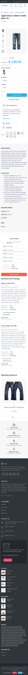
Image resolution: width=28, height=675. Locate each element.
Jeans (11, 12)
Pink (6, 635)
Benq (15, 640)
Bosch (16, 637)
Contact (3, 655)
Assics (16, 645)
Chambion (22, 632)
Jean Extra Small (10, 577)
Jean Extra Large (19, 12)
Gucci (14, 629)
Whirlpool (8, 645)
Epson (3, 642)
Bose (19, 642)
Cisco (24, 640)
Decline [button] (14, 672)
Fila (17, 627)
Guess (9, 635)
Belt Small (9, 571)
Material (3, 77)
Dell (22, 642)
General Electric (9, 640)
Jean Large (9, 605)
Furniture (3, 510)
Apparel (6, 12)
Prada (20, 627)
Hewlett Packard (5, 637)
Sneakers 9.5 (9, 583)
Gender (3, 84)
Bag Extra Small (10, 611)
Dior (3, 635)
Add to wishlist (15, 100)
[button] (14, 105)
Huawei (7, 642)
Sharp (15, 642)
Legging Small (10, 599)
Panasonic (20, 640)
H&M (14, 627)
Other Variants (5, 68)
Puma (7, 627)
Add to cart (17, 95)
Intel (24, 635)
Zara (23, 629)
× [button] (23, 673)
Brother (3, 640)
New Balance (9, 629)
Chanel (3, 632)
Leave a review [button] (14, 274)
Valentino (14, 635)
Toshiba (3, 645)
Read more (6, 119)
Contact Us (4, 1)
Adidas (3, 627)
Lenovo (11, 642)
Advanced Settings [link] (7, 672)
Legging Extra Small (11, 589)
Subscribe (8, 560)
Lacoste (3, 629)
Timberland (16, 632)
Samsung (12, 637)
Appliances (4, 513)
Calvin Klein (19, 635)
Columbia (19, 629)
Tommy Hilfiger (9, 632)
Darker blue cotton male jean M (14, 407)
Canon (20, 637)
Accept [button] (20, 672)
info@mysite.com (9, 535)
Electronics (4, 507)
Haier (13, 645)
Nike (11, 627)
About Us (3, 652)
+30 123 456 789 (9, 531)
